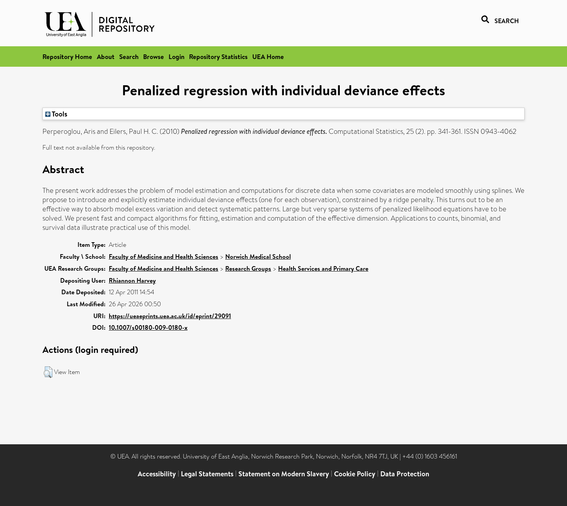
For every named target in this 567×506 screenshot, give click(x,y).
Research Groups (248, 268)
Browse (153, 56)
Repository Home (67, 56)
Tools (59, 114)
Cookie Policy (354, 474)
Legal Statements (207, 474)
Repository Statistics (218, 56)
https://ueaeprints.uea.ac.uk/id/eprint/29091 (170, 316)
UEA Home (268, 56)
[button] (48, 372)
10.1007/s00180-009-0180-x (148, 327)
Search (128, 56)
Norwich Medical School (258, 256)
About (106, 56)
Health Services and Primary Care (323, 268)
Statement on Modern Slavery (283, 474)
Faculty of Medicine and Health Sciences (163, 256)
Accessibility (157, 474)
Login (176, 56)
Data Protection (404, 474)
